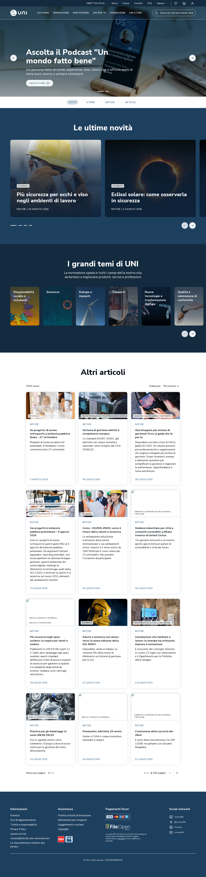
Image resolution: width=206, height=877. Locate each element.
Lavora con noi (18, 834)
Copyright (63, 829)
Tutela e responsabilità (23, 824)
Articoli (130, 102)
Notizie (110, 102)
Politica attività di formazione (74, 815)
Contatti (138, 3)
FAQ (150, 3)
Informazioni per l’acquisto (72, 820)
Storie (90, 102)
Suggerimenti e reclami (71, 824)
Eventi (126, 3)
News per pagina (35, 773)
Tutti (72, 102)
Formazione (117, 12)
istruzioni (121, 839)
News (115, 3)
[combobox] (162, 3)
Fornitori (15, 815)
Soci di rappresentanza (23, 820)
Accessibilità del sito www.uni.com (29, 838)
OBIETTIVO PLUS (95, 3)
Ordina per (155, 386)
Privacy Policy (18, 829)
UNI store (135, 12)
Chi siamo (43, 12)
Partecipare (81, 12)
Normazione (61, 12)
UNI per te (99, 12)
